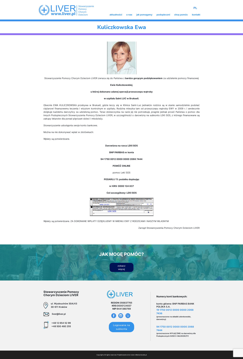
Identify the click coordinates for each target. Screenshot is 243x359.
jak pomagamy (144, 14)
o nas (129, 14)
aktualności (116, 14)
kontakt (196, 14)
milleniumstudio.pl (141, 355)
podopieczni (163, 14)
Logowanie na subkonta (121, 326)
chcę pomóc (181, 14)
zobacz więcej (121, 267)
